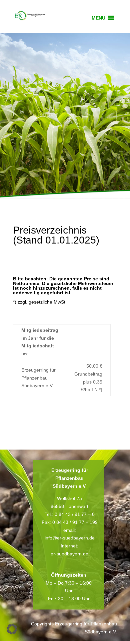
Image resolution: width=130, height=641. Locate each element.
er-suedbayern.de (69, 553)
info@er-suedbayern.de (70, 537)
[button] (98, 18)
